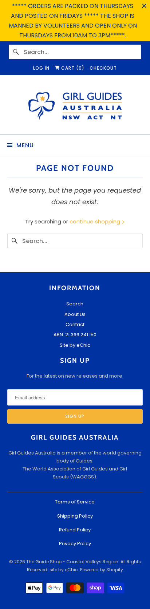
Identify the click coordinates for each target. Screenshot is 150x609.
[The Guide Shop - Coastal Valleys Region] (74, 107)
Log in (41, 68)
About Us (75, 314)
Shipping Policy (75, 516)
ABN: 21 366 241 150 (75, 334)
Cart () (72, 68)
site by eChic (64, 570)
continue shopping (96, 221)
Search (74, 303)
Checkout (103, 68)
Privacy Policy (75, 543)
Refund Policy (75, 529)
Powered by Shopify (101, 570)
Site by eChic (75, 345)
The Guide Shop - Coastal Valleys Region (72, 562)
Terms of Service (75, 501)
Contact (75, 324)
